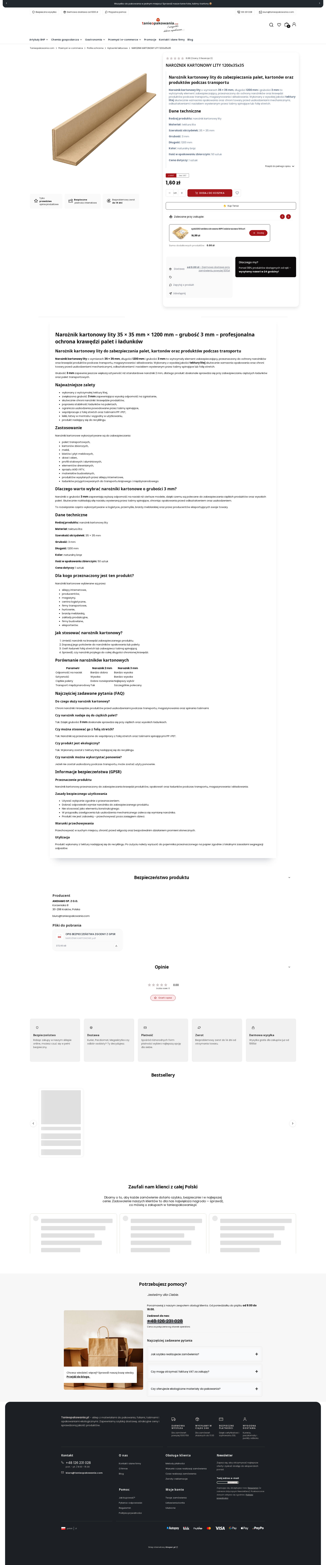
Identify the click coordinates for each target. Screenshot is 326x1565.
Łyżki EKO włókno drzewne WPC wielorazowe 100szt (218, 229)
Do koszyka (61, 1152)
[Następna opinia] (292, 1224)
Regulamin (125, 1508)
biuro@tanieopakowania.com (278, 12)
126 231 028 (246, 12)
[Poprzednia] (6, 3)
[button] (237, 193)
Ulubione (171, 1508)
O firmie (123, 1468)
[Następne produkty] (292, 1123)
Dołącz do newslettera (233, 1482)
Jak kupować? (127, 1497)
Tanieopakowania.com (42, 48)
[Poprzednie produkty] (33, 1123)
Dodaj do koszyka (211, 193)
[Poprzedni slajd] (282, 216)
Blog (121, 1473)
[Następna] (319, 3)
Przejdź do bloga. (78, 1377)
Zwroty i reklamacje (177, 1478)
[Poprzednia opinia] (33, 1224)
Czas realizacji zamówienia (181, 1473)
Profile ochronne (95, 48)
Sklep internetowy (162, 1547)
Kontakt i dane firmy (130, 1463)
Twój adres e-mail (228, 1478)
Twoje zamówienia (176, 1497)
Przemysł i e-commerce (70, 48)
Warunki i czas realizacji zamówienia (186, 1468)
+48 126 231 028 (165, 1321)
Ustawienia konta (175, 1502)
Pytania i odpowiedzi (130, 1502)
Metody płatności (175, 1463)
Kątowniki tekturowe (117, 48)
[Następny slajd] (288, 216)
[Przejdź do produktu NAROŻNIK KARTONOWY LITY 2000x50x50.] (61, 1110)
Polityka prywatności (130, 1513)
